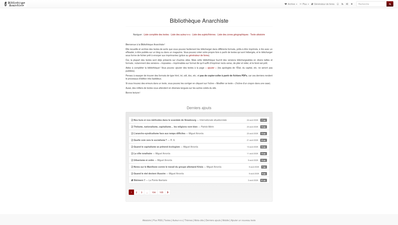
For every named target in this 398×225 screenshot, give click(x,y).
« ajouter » (211, 67)
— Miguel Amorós (200, 133)
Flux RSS (157, 220)
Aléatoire (146, 220)
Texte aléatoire (257, 34)
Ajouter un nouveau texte (243, 220)
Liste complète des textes (156, 34)
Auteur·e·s (177, 220)
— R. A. (200, 139)
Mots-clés (199, 220)
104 (154, 192)
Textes (167, 220)
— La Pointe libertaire (200, 180)
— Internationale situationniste (200, 119)
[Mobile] (337, 4)
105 (161, 192)
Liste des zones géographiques (233, 34)
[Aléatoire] (347, 4)
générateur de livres (199, 55)
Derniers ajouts (213, 220)
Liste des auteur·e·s (180, 34)
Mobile (225, 220)
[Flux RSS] (342, 4)
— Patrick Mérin (200, 126)
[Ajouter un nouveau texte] (351, 4)
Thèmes (188, 220)
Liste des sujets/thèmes (203, 34)
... (147, 192)
